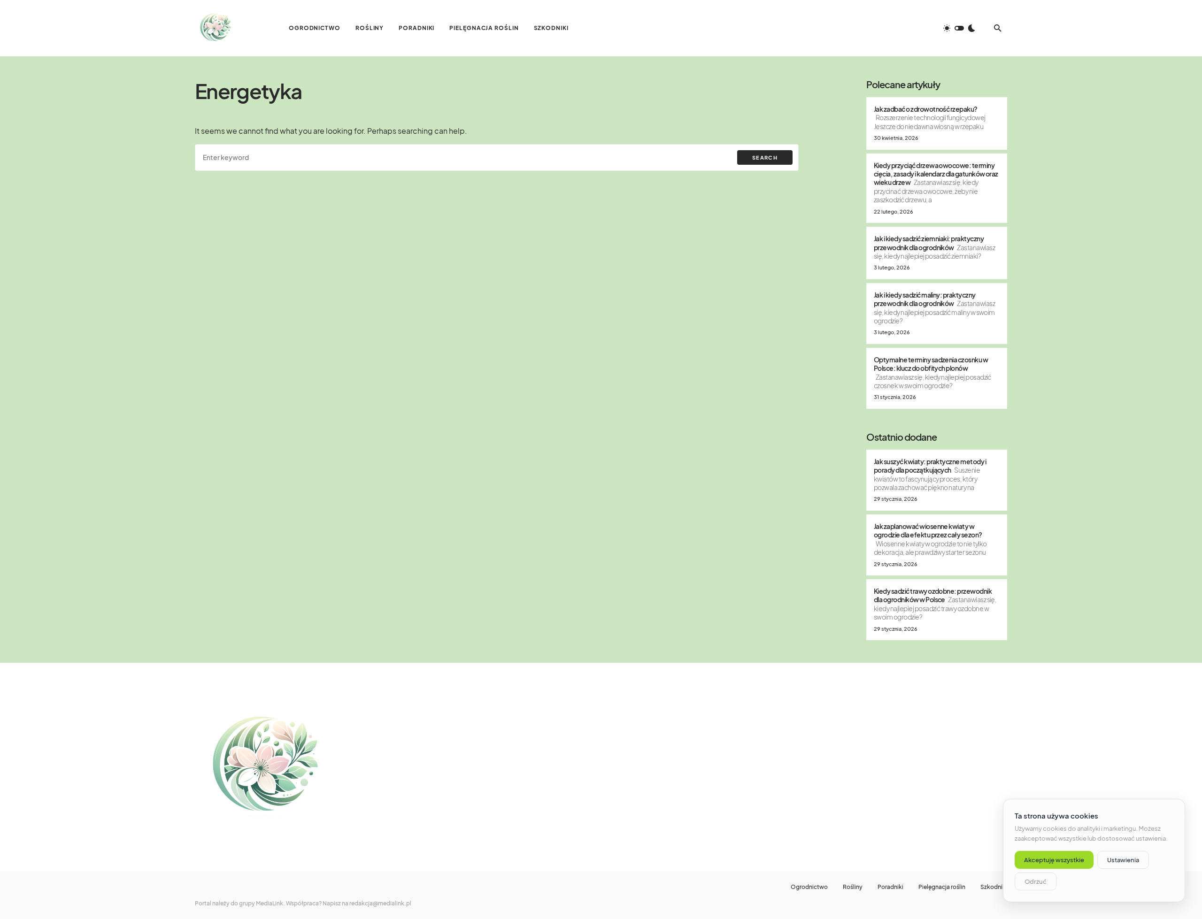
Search (765, 157)
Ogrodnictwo (809, 887)
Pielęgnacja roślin (941, 887)
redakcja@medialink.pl (380, 903)
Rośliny (853, 887)
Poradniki (890, 887)
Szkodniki (993, 887)
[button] (959, 28)
